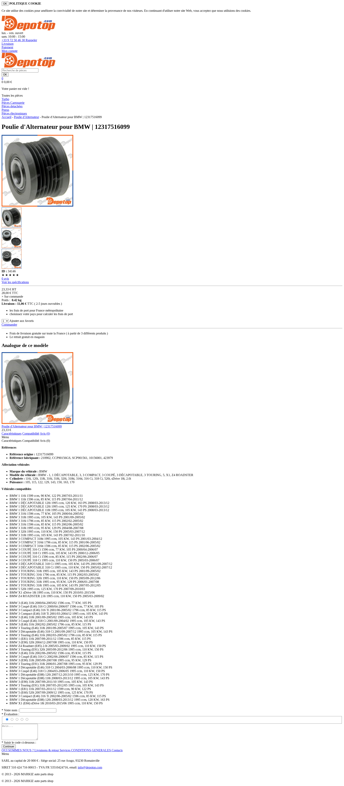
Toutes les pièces (12, 95)
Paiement (7, 47)
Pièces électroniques (14, 113)
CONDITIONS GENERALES (91, 750)
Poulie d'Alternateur (26, 117)
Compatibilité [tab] (30, 433)
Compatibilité (30, 440)
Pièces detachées (12, 106)
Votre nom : (11, 710)
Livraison (8, 43)
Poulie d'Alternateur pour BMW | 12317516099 (32, 426)
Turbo (5, 99)
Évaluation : (10, 714)
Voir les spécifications (15, 282)
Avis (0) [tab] (45, 433)
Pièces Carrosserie (13, 102)
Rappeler (31, 40)
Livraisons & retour (47, 750)
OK (5, 3)
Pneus (5, 110)
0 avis (5, 278)
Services (65, 750)
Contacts (117, 750)
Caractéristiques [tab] (12, 433)
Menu (5, 437)
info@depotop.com (90, 767)
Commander (9, 324)
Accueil (6, 117)
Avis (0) (45, 440)
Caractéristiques (12, 440)
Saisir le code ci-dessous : (19, 742)
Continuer (8, 746)
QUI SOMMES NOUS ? (18, 750)
